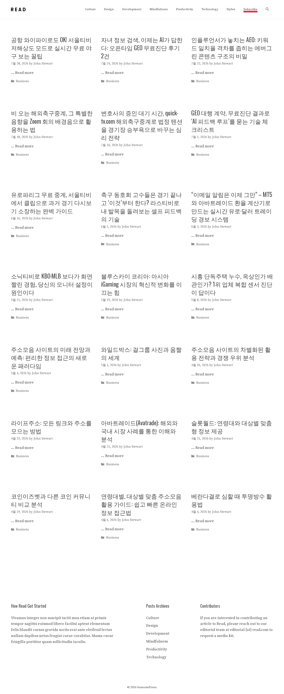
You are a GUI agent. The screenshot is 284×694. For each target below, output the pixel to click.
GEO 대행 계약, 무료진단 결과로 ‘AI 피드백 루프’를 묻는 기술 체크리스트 (230, 121)
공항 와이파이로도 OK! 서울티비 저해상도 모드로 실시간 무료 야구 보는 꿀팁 (51, 47)
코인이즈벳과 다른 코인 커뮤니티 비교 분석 (50, 500)
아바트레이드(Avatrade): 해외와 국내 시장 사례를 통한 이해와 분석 (139, 430)
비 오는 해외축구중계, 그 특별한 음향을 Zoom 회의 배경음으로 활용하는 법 (52, 121)
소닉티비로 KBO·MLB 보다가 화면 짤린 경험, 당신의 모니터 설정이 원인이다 (52, 284)
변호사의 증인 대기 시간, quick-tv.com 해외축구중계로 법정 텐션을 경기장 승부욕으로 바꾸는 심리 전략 (142, 125)
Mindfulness (159, 9)
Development (131, 9)
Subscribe (250, 9)
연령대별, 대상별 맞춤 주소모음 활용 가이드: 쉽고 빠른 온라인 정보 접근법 (141, 504)
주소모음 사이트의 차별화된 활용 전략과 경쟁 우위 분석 (231, 353)
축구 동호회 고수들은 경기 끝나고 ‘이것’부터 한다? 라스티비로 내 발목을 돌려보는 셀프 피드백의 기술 (141, 206)
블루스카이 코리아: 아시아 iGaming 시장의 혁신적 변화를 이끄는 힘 (141, 284)
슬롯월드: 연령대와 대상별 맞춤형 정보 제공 (231, 426)
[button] (267, 9)
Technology (209, 9)
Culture (90, 9)
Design (109, 9)
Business (22, 81)
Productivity (184, 9)
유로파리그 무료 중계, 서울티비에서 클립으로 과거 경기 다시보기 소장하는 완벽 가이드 (51, 202)
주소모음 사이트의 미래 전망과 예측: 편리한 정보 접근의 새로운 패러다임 (50, 357)
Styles (231, 9)
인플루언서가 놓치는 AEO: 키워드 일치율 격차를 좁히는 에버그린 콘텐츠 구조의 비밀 (231, 47)
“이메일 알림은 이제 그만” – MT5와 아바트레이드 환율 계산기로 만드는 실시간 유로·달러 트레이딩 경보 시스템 (231, 206)
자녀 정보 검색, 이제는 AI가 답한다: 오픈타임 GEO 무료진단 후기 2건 (142, 47)
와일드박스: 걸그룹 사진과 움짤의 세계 (141, 353)
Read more (24, 72)
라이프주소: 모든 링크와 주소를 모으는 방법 (51, 426)
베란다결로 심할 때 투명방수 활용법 (231, 500)
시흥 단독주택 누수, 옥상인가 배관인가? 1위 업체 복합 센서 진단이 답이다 (232, 284)
